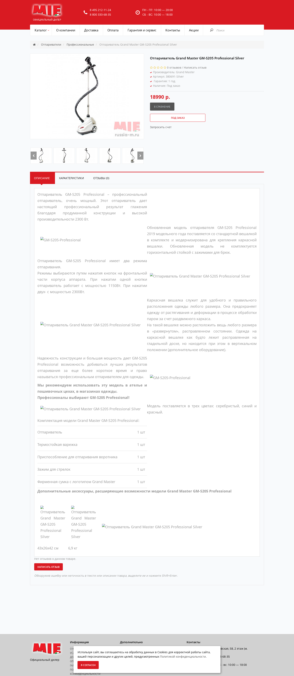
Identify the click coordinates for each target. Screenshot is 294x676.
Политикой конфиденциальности (183, 656)
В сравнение (162, 106)
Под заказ (178, 118)
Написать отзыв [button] (48, 567)
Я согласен (88, 665)
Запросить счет (161, 127)
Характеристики (71, 178)
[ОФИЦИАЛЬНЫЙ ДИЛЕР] (47, 10)
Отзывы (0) (101, 178)
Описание (42, 178)
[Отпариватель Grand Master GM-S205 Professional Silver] (41, 156)
